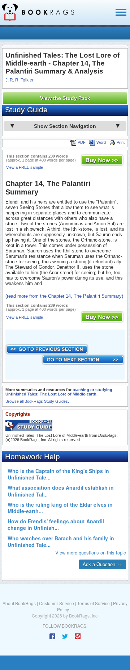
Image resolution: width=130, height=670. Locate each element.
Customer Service (56, 603)
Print (121, 142)
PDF (82, 142)
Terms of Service (93, 603)
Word (101, 142)
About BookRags (19, 603)
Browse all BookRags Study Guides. (37, 401)
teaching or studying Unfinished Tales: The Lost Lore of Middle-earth (58, 392)
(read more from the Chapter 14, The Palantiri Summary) (64, 296)
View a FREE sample (24, 167)
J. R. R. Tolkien (20, 80)
